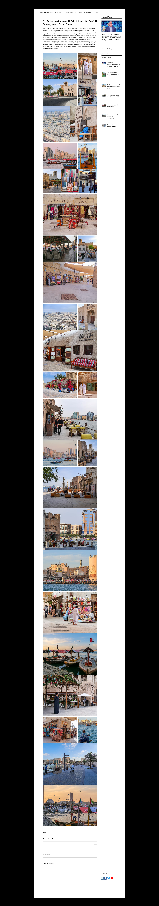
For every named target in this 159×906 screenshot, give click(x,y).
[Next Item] (119, 26)
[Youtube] (112, 879)
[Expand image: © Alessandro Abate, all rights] (60, 66)
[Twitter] (108, 879)
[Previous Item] (104, 26)
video (107, 54)
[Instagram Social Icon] (102, 879)
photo (44, 832)
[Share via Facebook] (43, 838)
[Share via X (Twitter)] (48, 838)
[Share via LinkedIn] (52, 838)
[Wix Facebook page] (105, 879)
